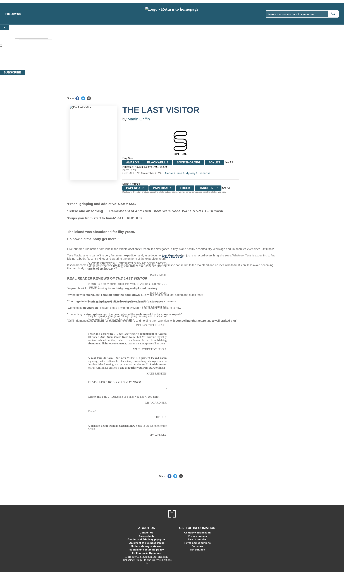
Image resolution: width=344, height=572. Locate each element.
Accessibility (146, 536)
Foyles (214, 162)
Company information (197, 532)
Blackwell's (157, 162)
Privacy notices (197, 536)
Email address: (9, 40)
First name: (7, 36)
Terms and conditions (197, 542)
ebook (185, 188)
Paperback (162, 188)
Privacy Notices (71, 61)
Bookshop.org (188, 162)
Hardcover (208, 188)
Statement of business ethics (146, 542)
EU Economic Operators (146, 553)
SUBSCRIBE (12, 72)
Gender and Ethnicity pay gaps (147, 539)
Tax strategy (197, 549)
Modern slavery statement (147, 546)
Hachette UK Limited (37, 55)
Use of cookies (197, 539)
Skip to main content (11, 1)
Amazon (132, 162)
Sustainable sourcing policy (146, 549)
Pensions (197, 546)
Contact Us (146, 532)
